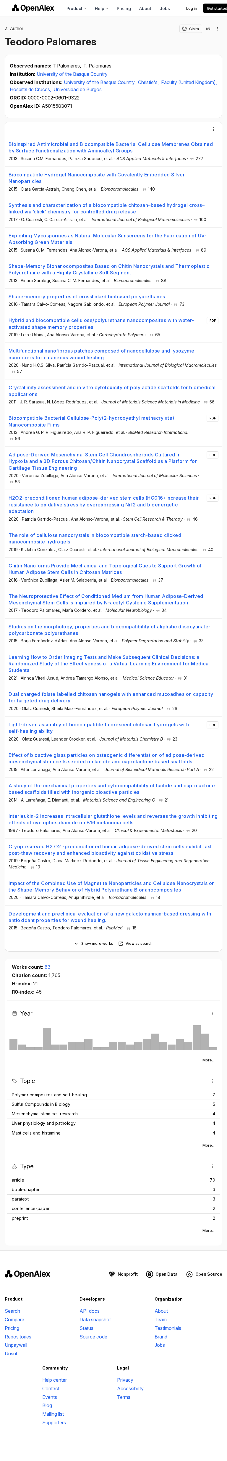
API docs (90, 1311)
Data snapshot (95, 1319)
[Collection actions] (217, 28)
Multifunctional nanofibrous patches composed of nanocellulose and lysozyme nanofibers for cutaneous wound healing (101, 354)
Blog (47, 1405)
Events (49, 1397)
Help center (54, 1380)
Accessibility (130, 1388)
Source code (93, 1337)
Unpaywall (16, 1345)
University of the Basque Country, (100, 82)
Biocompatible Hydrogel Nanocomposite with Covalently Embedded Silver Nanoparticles (97, 178)
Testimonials (168, 1328)
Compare (14, 1319)
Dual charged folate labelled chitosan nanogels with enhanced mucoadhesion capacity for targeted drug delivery (111, 697)
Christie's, (149, 82)
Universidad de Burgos (77, 89)
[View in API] (208, 28)
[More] (213, 129)
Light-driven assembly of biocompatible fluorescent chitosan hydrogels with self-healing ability (99, 728)
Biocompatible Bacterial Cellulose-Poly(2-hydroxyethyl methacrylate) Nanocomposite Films (91, 421)
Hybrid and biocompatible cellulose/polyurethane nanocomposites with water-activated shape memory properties (101, 323)
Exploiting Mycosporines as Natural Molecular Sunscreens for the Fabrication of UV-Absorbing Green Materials (108, 239)
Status (86, 1328)
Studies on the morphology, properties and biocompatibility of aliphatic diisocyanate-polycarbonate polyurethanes (110, 630)
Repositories (18, 1337)
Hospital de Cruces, (31, 89)
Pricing (124, 8)
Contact (50, 1388)
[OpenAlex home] (33, 8)
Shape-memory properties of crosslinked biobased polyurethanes (87, 297)
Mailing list (53, 1414)
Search (12, 1311)
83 (48, 967)
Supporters (54, 1422)
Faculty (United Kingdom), (189, 82)
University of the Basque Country (72, 74)
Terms (123, 1397)
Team (161, 1319)
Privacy (125, 1380)
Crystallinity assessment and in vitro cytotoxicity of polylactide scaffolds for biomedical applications (112, 390)
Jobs (165, 8)
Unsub (12, 1354)
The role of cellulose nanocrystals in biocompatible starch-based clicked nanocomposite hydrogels (95, 538)
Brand (161, 1337)
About (145, 8)
